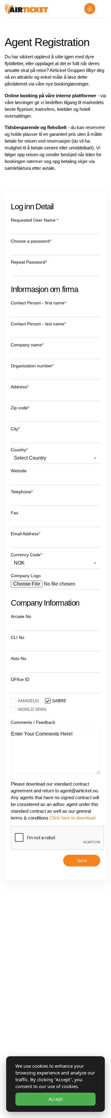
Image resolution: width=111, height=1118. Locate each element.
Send (82, 860)
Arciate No (21, 616)
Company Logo (26, 576)
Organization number (32, 366)
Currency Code (26, 555)
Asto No (18, 658)
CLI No (17, 637)
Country (19, 450)
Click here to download (72, 817)
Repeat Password (29, 262)
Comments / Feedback (33, 722)
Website (19, 471)
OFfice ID (20, 679)
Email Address (25, 534)
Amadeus (28, 700)
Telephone (22, 492)
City (15, 429)
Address (19, 387)
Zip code (20, 408)
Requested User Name (34, 220)
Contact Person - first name (38, 303)
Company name (27, 345)
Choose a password (31, 241)
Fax (14, 513)
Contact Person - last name (38, 324)
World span (32, 709)
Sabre (59, 700)
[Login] (89, 8)
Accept (56, 1099)
